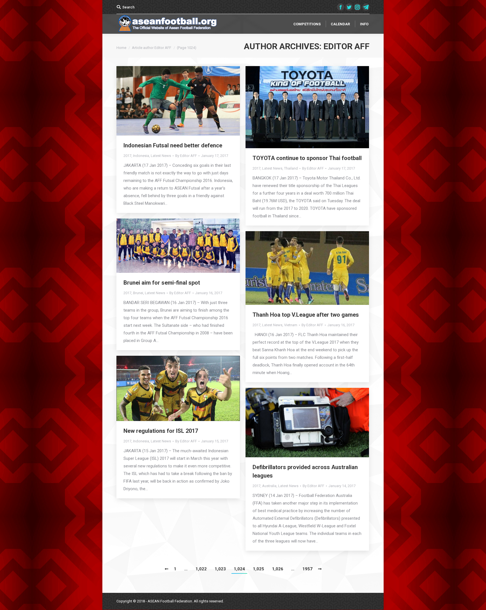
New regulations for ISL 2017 (160, 430)
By (186, 156)
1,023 (220, 568)
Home (121, 48)
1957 (307, 568)
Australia (269, 486)
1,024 (239, 568)
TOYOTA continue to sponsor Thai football (307, 158)
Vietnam (290, 325)
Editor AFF (346, 46)
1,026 (277, 568)
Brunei (138, 293)
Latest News (161, 156)
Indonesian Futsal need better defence (172, 145)
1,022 (201, 568)
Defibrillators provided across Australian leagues (305, 471)
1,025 (258, 568)
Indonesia (141, 156)
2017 (127, 156)
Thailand (291, 168)
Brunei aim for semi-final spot (161, 282)
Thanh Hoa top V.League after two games (306, 314)
